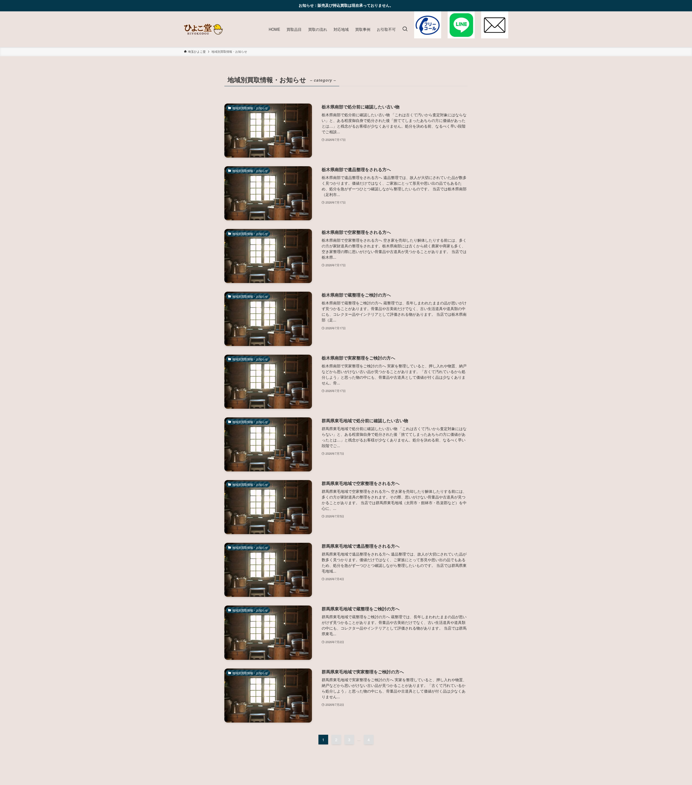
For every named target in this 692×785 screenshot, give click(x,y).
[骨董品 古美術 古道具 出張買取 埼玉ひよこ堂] (203, 29)
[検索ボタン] (405, 29)
